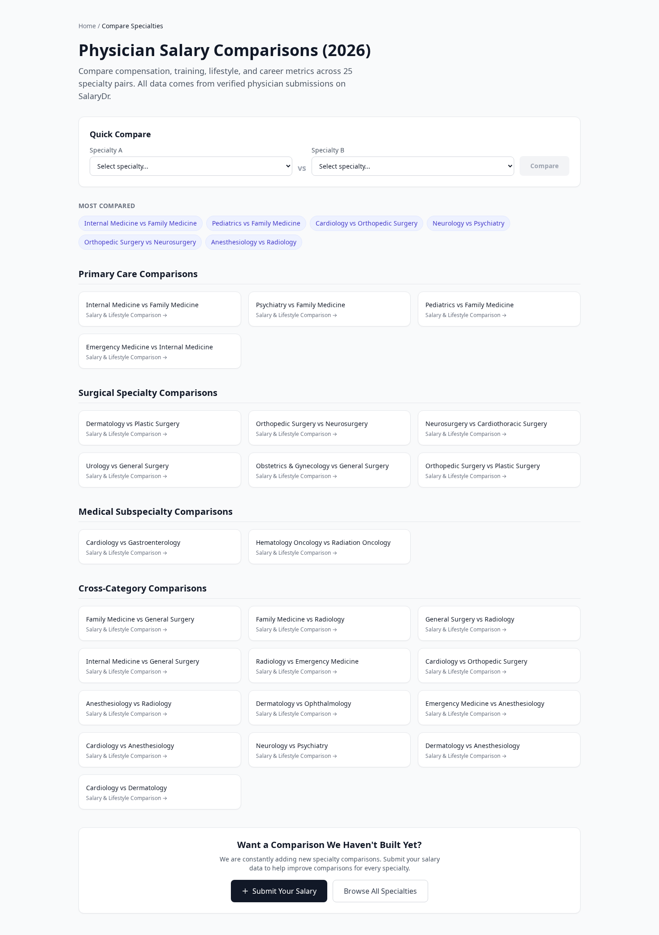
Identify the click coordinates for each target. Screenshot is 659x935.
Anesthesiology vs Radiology (253, 242)
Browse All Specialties (380, 891)
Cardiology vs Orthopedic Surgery (366, 223)
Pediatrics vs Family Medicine (256, 223)
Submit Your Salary (284, 891)
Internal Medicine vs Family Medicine (140, 223)
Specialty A (106, 150)
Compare (544, 165)
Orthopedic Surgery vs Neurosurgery (140, 242)
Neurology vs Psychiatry (468, 223)
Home (87, 26)
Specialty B (328, 150)
